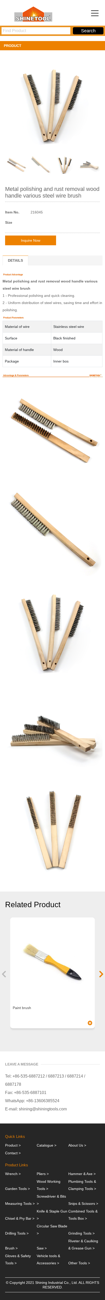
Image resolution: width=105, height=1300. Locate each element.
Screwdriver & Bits (51, 1196)
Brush (10, 1248)
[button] (4, 974)
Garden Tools (16, 1189)
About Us (75, 1145)
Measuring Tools (18, 1203)
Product (11, 1145)
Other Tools (77, 1263)
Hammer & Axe (80, 1174)
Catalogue (45, 1145)
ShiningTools (35, 14)
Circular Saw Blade (52, 1226)
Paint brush (22, 1008)
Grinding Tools (79, 1233)
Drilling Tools (15, 1233)
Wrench (11, 1174)
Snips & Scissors (81, 1203)
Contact (11, 1153)
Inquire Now (30, 240)
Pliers (41, 1174)
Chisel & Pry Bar (18, 1218)
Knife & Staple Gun (52, 1211)
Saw (40, 1248)
